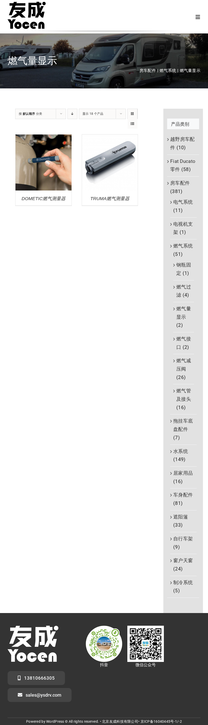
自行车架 (183, 539)
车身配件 (183, 495)
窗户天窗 (183, 560)
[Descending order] (72, 114)
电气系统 (183, 202)
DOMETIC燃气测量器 (43, 198)
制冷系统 (183, 582)
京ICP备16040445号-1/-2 (161, 721)
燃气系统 (183, 246)
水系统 (180, 451)
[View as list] (132, 124)
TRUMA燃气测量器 (109, 198)
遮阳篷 (180, 517)
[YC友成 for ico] (27, 4)
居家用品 (183, 473)
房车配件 (180, 183)
